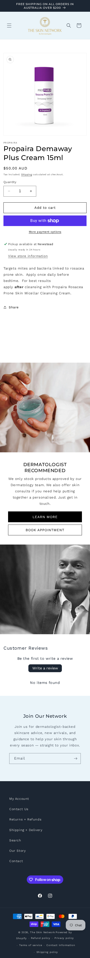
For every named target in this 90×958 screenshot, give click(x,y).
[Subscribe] (75, 758)
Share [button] (14, 307)
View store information (28, 256)
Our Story (17, 850)
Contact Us (18, 809)
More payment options (45, 231)
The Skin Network (42, 932)
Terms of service (30, 945)
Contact (16, 861)
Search (15, 840)
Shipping (26, 174)
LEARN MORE (45, 517)
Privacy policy (64, 938)
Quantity (9, 182)
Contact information (60, 945)
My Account (19, 798)
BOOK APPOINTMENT (45, 530)
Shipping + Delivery (25, 830)
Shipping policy (47, 952)
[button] (9, 25)
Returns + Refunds (25, 819)
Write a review (45, 668)
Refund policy (40, 938)
